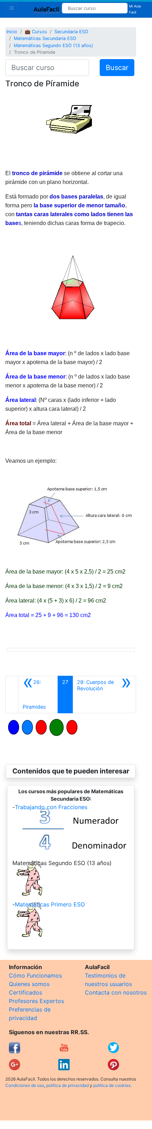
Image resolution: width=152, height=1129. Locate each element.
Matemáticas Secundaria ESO (45, 38)
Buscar (117, 67)
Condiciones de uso (24, 1085)
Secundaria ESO (71, 31)
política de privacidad (67, 1085)
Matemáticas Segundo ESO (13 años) (53, 45)
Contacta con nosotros (116, 992)
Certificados (25, 992)
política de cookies (111, 1085)
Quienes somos (29, 983)
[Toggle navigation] (12, 8)
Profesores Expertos (36, 1000)
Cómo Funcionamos (35, 975)
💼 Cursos (36, 31)
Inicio (11, 31)
